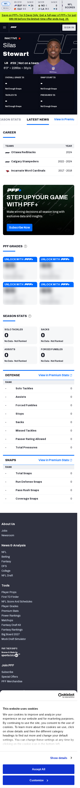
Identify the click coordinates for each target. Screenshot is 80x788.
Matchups (7, 620)
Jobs (4, 530)
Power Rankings (10, 615)
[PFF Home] (14, 27)
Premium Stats (10, 611)
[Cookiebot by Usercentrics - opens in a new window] (58, 695)
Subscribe (7, 672)
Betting (5, 556)
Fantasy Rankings (12, 629)
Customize (37, 780)
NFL (6, 4)
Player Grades (9, 606)
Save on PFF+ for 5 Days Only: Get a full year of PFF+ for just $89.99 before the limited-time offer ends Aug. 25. (39, 17)
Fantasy (6, 561)
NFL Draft (7, 575)
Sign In (69, 27)
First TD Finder (10, 596)
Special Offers (9, 676)
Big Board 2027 (10, 634)
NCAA (6, 8)
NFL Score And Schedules (16, 601)
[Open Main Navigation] (4, 27)
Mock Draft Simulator (13, 639)
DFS (4, 566)
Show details (58, 758)
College (5, 570)
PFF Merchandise (11, 681)
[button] (19, 227)
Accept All (38, 769)
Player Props (8, 592)
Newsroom (7, 535)
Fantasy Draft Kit (11, 625)
